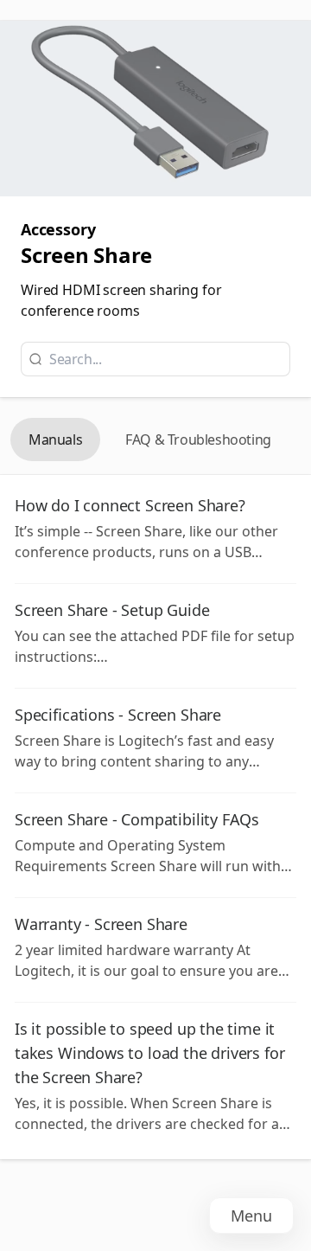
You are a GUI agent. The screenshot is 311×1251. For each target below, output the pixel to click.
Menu (251, 1215)
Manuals (55, 439)
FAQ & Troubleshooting (198, 439)
